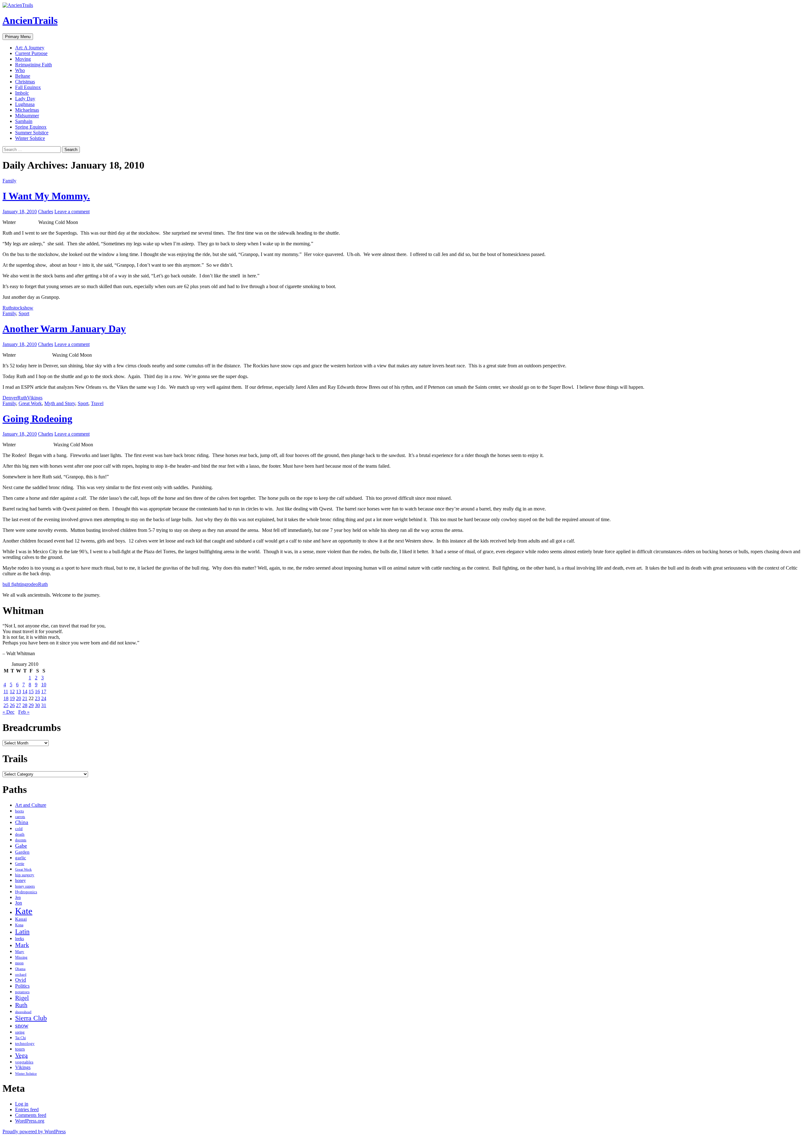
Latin (22, 931)
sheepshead (23, 1012)
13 (18, 691)
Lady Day (25, 98)
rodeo (32, 584)
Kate (23, 911)
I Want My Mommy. (46, 196)
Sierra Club (31, 1018)
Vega (21, 1055)
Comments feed (30, 1115)
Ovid (20, 980)
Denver (10, 397)
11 (5, 691)
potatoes (22, 991)
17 (43, 691)
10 (43, 684)
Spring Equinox (31, 127)
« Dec (8, 712)
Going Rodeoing (37, 418)
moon (19, 963)
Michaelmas (27, 110)
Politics (22, 986)
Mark (22, 944)
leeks (19, 938)
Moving (23, 59)
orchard (20, 974)
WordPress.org (29, 1120)
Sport (24, 313)
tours (20, 1048)
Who (20, 70)
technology (25, 1043)
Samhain (23, 121)
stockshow (22, 307)
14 (24, 691)
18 (5, 698)
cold (19, 828)
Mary (19, 951)
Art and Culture (30, 805)
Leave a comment (72, 211)
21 (24, 698)
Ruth (7, 307)
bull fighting (15, 584)
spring (20, 1032)
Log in (21, 1103)
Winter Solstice (30, 138)
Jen (18, 897)
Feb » (24, 712)
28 (24, 705)
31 (43, 705)
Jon (18, 903)
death (20, 834)
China (21, 822)
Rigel (22, 998)
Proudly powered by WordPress (34, 1131)
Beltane (22, 76)
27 (18, 705)
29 (31, 705)
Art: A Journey (29, 47)
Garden (22, 852)
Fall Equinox (28, 87)
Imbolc (22, 93)
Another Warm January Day (64, 328)
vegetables (24, 1062)
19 (12, 698)
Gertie (19, 863)
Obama (20, 969)
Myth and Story (59, 403)
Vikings (34, 397)
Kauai (21, 919)
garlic (20, 857)
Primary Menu (18, 36)
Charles (45, 211)
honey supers (25, 886)
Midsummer (27, 115)
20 (18, 698)
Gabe (21, 846)
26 (12, 705)
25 (5, 705)
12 (12, 691)
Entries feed (27, 1109)
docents (20, 840)
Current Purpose (31, 53)
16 (37, 691)
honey (20, 880)
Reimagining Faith (33, 64)
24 (43, 698)
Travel (97, 403)
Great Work (30, 403)
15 (31, 691)
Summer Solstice (31, 132)
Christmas (25, 81)
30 (37, 705)
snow (21, 1025)
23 (37, 698)
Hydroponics (26, 891)
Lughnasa (25, 104)
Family (9, 180)
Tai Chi (20, 1038)
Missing (21, 957)
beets (19, 811)
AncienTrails (30, 20)
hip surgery (24, 874)
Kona (19, 925)
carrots (20, 817)
